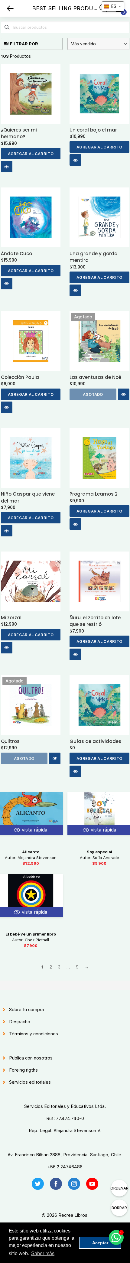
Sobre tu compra (26, 1009)
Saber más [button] (42, 1253)
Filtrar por (24, 43)
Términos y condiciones (33, 1034)
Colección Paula (20, 377)
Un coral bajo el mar (93, 130)
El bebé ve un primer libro (30, 934)
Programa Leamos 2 (94, 494)
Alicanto (30, 852)
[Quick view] (6, 166)
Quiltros (10, 741)
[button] (98, 44)
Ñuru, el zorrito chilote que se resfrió (95, 620)
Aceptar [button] (100, 1242)
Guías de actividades (95, 741)
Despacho (19, 1021)
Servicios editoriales (30, 1082)
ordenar (119, 1188)
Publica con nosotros (31, 1058)
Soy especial (99, 852)
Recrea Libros (72, 1215)
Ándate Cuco (16, 253)
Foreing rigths (23, 1070)
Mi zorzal (11, 617)
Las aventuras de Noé (95, 377)
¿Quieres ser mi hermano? (19, 133)
